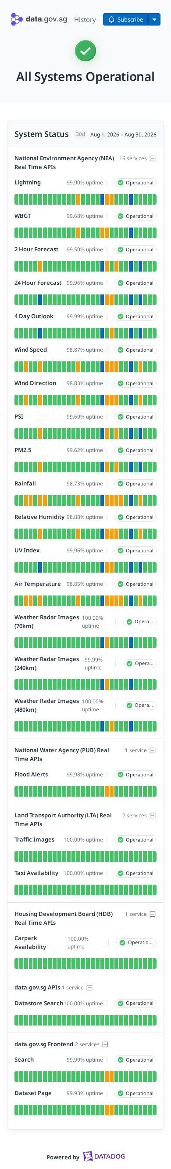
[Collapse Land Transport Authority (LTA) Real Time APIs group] (153, 816)
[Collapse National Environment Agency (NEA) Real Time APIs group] (153, 158)
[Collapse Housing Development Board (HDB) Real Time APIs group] (153, 914)
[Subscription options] (154, 19)
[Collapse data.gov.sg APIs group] (89, 988)
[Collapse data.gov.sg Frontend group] (105, 1044)
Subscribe (130, 19)
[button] (39, 19)
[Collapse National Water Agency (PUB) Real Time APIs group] (153, 750)
